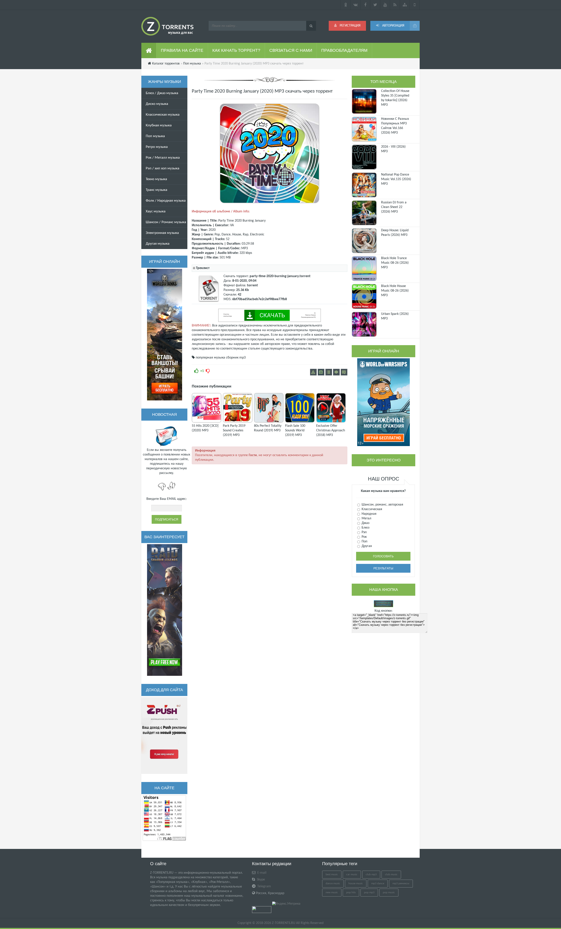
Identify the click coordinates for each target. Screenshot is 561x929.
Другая (366, 546)
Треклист (202, 268)
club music (391, 874)
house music (355, 883)
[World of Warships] (383, 402)
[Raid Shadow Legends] (164, 610)
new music (332, 892)
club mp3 (371, 874)
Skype (260, 879)
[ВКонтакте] (355, 5)
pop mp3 (369, 892)
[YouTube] (385, 5)
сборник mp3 (236, 357)
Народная (368, 514)
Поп (364, 541)
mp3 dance (377, 883)
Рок (364, 537)
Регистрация (349, 25)
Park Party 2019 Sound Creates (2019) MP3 (234, 430)
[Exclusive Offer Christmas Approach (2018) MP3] (331, 421)
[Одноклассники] (346, 5)
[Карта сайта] (405, 5)
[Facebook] (365, 5)
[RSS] (395, 5)
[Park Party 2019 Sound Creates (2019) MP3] (237, 421)
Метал (366, 518)
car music (351, 874)
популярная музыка (210, 357)
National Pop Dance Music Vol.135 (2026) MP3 (396, 179)
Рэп (364, 532)
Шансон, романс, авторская (382, 504)
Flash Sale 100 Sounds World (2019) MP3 (295, 430)
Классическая (371, 509)
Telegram (263, 886)
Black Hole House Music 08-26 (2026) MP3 (395, 290)
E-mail (261, 873)
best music (332, 874)
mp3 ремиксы (400, 883)
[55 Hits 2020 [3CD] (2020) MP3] (206, 421)
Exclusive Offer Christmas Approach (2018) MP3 (330, 430)
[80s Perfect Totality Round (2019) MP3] (269, 421)
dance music (333, 883)
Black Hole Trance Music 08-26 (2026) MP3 (395, 262)
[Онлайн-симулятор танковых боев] (164, 334)
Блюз (365, 527)
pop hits (351, 892)
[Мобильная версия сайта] (415, 5)
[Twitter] (375, 5)
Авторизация (392, 25)
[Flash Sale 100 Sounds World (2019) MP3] (300, 421)
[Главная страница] (148, 50)
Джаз (365, 523)
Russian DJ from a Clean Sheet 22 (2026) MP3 (394, 207)
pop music (389, 892)
